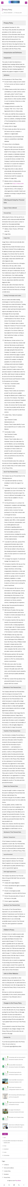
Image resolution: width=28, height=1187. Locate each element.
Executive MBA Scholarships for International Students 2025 (13, 1142)
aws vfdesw (18, 1180)
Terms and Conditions (9, 1168)
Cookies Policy (7, 1171)
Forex (5, 1146)
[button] (4, 1185)
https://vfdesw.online (18, 183)
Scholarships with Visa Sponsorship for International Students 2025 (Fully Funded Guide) (17, 1059)
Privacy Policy (7, 1177)
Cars (5, 1137)
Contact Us (6, 1165)
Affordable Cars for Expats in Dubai (16, 1117)
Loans (5, 1152)
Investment (6, 1149)
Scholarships (6, 1155)
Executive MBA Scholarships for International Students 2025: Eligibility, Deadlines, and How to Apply (17, 1067)
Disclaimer (6, 1174)
